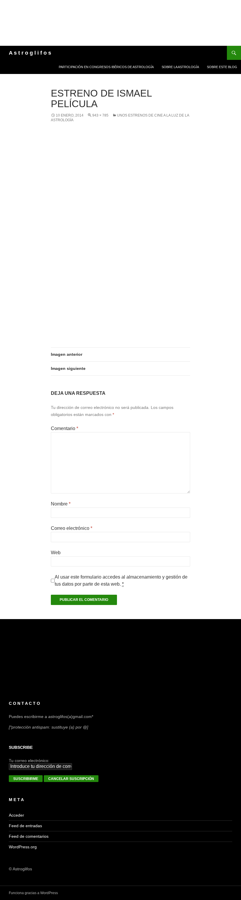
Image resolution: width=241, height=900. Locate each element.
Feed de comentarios (28, 836)
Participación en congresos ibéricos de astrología (106, 67)
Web (56, 552)
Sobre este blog (222, 67)
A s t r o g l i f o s (30, 53)
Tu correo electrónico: (29, 760)
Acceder (16, 815)
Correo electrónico (71, 528)
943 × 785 (100, 115)
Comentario (64, 428)
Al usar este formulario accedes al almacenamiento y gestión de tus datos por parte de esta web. (121, 580)
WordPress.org (23, 847)
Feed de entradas (25, 825)
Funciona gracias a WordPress (33, 893)
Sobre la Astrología (180, 67)
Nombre (61, 503)
